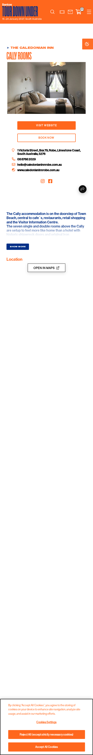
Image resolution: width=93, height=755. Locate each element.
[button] (70, 11)
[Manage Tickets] (62, 11)
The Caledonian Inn (32, 47)
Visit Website (46, 125)
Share (83, 189)
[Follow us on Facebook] (50, 181)
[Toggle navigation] (89, 11)
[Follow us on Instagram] (43, 181)
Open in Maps (44, 268)
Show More (18, 247)
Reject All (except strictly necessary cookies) (46, 734)
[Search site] (52, 12)
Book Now (46, 137)
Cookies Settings (91, 44)
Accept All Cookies (46, 746)
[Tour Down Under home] (21, 9)
